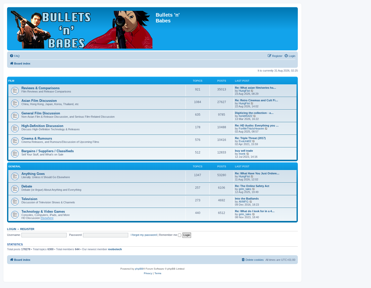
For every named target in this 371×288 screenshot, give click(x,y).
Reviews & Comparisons (40, 88)
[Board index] (82, 28)
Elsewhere (47, 217)
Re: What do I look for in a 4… (255, 211)
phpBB (139, 268)
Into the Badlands (247, 198)
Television (29, 199)
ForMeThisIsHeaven (251, 128)
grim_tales (245, 188)
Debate (26, 186)
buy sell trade (244, 150)
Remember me (168, 234)
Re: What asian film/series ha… (255, 87)
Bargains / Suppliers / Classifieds (47, 151)
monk (242, 153)
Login (11, 229)
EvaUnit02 (245, 141)
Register (27, 229)
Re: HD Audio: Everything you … (257, 125)
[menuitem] (15, 56)
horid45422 (245, 115)
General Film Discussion (40, 113)
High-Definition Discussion (42, 126)
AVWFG (244, 201)
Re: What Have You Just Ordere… (257, 173)
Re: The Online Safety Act (252, 185)
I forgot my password (144, 234)
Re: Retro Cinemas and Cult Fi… (256, 100)
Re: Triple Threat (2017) (250, 138)
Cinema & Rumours (36, 138)
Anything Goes (33, 174)
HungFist (244, 90)
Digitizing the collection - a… (254, 112)
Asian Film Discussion (39, 101)
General (14, 166)
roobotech (115, 249)
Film (11, 80)
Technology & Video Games (43, 211)
